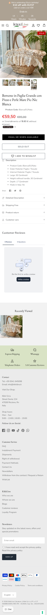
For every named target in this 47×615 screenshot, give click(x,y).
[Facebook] (3, 430)
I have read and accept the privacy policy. (23, 547)
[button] (23, 137)
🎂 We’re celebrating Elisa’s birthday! (23, 3)
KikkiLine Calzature (14, 601)
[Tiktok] (18, 430)
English (7, 595)
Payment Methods (10, 463)
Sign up (9, 557)
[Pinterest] (22, 430)
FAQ (4, 446)
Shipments (6, 454)
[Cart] (44, 25)
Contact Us (7, 467)
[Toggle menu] (3, 25)
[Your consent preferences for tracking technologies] (42, 612)
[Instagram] (8, 430)
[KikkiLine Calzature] (20, 25)
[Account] (33, 25)
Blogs (4, 504)
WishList (6, 479)
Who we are (7, 495)
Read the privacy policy (12, 550)
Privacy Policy (7, 585)
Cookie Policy (20, 585)
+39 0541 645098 (14, 381)
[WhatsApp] (27, 430)
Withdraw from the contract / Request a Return (22, 475)
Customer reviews (10, 508)
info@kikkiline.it (14, 384)
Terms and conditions (35, 585)
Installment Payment (11, 450)
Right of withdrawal (11, 458)
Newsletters (7, 471)
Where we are (8, 499)
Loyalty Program (9, 512)
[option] (23, 54)
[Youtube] (13, 430)
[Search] (8, 25)
